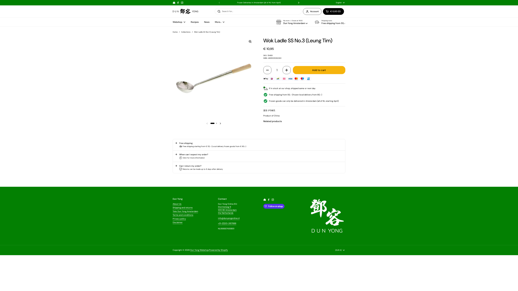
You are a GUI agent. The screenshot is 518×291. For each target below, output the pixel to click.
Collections (185, 32)
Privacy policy (179, 218)
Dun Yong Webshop (199, 250)
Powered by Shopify (218, 250)
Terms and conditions (183, 215)
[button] (292, 22)
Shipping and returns (183, 207)
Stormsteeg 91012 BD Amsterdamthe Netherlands (227, 210)
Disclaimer (178, 222)
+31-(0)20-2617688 (227, 223)
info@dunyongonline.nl (229, 218)
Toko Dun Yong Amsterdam (185, 211)
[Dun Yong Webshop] (185, 11)
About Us (177, 204)
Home (175, 32)
